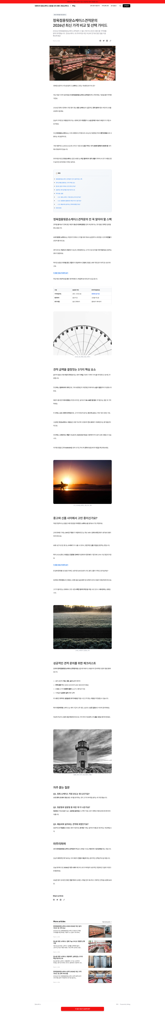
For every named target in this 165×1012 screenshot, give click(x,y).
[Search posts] (120, 5)
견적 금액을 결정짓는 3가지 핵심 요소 (65, 182)
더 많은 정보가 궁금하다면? (82, 1009)
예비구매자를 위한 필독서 (60, 15)
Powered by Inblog (125, 1004)
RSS (117, 1004)
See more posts (106, 922)
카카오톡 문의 (105, 6)
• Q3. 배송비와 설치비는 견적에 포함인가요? (68, 204)
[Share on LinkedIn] (107, 41)
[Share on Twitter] (103, 41)
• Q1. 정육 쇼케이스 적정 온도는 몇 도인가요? (69, 197)
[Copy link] (110, 41)
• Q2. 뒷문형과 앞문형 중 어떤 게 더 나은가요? (69, 201)
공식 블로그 (114, 6)
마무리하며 (58, 208)
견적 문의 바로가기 (95, 6)
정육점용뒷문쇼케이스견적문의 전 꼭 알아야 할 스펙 (69, 179)
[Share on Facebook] (100, 41)
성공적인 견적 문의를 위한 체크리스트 (65, 190)
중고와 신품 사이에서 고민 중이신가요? (66, 186)
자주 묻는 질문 (59, 193)
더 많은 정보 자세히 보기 (60, 273)
